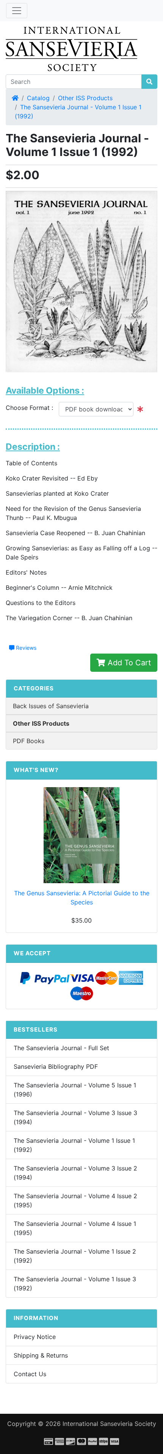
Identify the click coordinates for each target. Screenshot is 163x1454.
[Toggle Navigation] (16, 10)
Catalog (38, 98)
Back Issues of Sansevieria (51, 706)
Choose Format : (32, 407)
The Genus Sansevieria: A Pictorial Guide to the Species (81, 897)
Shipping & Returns (41, 1355)
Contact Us (30, 1374)
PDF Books (28, 741)
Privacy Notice (35, 1337)
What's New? (36, 769)
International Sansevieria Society (109, 1423)
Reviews (25, 647)
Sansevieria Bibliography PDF (56, 1066)
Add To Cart (128, 662)
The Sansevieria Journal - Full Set (61, 1048)
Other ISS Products (85, 98)
